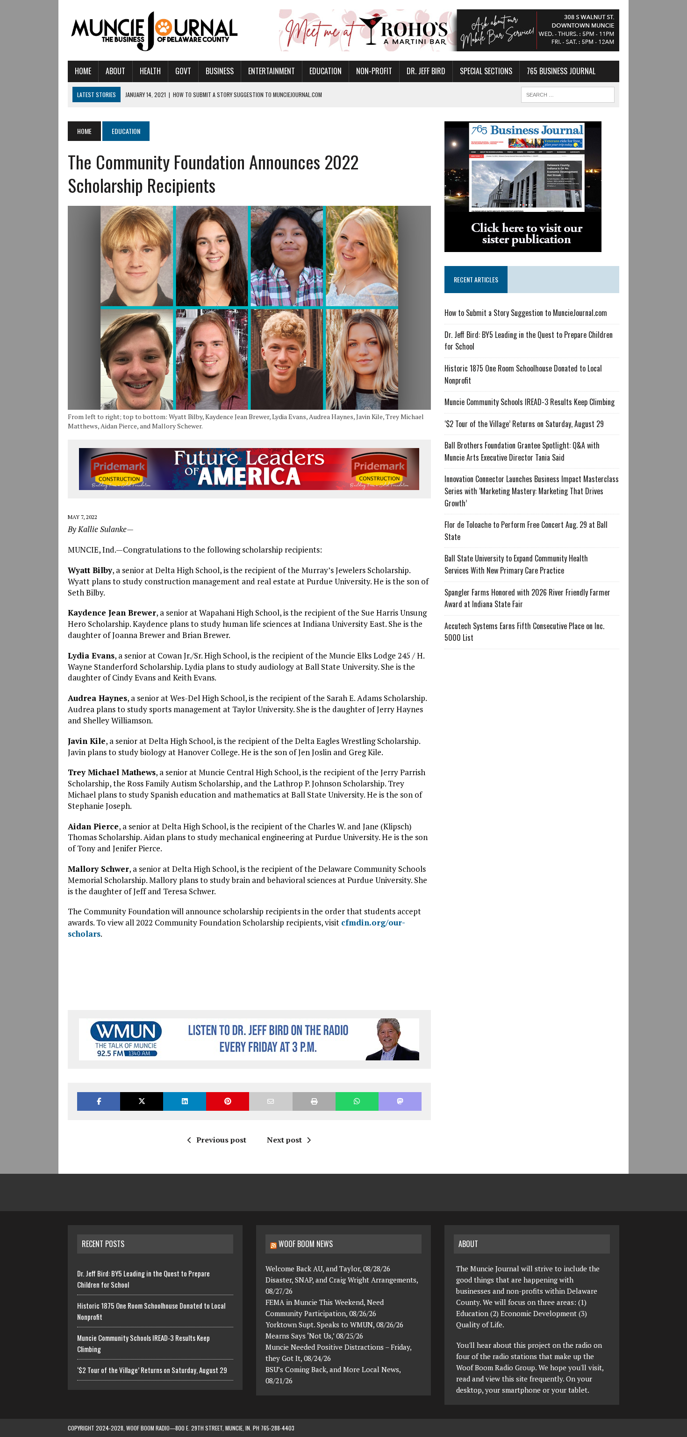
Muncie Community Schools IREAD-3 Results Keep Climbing (529, 401)
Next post (284, 1140)
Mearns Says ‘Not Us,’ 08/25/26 (314, 1335)
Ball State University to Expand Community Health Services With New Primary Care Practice (516, 564)
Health (150, 71)
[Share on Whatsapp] (357, 1101)
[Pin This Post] (227, 1101)
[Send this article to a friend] (270, 1101)
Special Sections (486, 71)
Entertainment (271, 71)
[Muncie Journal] (155, 30)
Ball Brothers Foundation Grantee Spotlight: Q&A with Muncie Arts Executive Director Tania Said (522, 451)
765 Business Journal (561, 71)
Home (83, 71)
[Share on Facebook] (98, 1101)
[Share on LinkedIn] (184, 1101)
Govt (183, 71)
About (115, 71)
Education (325, 71)
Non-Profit (374, 71)
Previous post (221, 1140)
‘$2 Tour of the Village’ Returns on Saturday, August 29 (524, 423)
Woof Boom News (306, 1243)
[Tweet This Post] (141, 1101)
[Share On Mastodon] (400, 1101)
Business (220, 71)
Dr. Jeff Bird (426, 71)
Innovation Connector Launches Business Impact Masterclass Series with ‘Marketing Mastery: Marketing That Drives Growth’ (531, 490)
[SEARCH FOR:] (568, 93)
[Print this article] (314, 1101)
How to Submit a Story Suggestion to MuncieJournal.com (525, 312)
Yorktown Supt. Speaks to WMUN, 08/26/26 (334, 1324)
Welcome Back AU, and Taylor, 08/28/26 (327, 1268)
